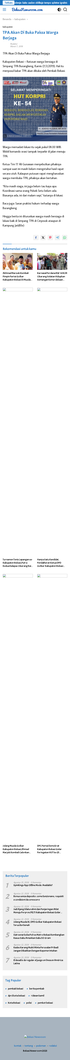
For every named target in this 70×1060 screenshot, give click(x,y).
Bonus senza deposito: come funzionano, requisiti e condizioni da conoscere (38, 898)
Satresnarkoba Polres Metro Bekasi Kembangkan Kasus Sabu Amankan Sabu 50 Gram (38, 936)
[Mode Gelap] (59, 10)
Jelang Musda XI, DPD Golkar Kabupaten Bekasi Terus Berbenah (37, 923)
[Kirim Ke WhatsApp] (64, 237)
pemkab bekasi (15, 988)
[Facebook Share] (36, 237)
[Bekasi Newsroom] (26, 9)
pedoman (41, 1045)
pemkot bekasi (45, 1002)
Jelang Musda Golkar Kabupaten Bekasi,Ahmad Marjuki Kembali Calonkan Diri (16, 849)
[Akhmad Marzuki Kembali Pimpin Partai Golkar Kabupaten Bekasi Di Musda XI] (18, 261)
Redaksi (13, 43)
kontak (17, 1045)
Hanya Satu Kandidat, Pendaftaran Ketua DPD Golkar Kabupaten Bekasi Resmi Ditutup (50, 563)
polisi (29, 1002)
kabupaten (8, 26)
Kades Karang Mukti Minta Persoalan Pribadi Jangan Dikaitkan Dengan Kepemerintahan (35, 949)
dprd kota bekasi (16, 995)
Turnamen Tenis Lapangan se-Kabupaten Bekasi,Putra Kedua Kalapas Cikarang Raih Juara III (17, 563)
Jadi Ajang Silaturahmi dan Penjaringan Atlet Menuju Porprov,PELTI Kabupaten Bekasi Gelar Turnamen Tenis (36, 911)
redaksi (53, 1045)
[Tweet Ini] (43, 237)
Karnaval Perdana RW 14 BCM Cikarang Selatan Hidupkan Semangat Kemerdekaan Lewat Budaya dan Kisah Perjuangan (52, 276)
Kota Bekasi (14, 1002)
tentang (29, 1045)
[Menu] (5, 9)
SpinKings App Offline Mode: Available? (33, 885)
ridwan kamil (37, 995)
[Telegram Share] (57, 237)
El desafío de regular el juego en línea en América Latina (38, 962)
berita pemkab (36, 988)
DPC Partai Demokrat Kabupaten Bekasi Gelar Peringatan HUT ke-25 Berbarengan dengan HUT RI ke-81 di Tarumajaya (51, 849)
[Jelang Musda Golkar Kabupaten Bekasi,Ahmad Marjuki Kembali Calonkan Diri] (18, 708)
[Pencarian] (65, 10)
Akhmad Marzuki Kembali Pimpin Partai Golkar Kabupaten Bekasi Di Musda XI (17, 276)
